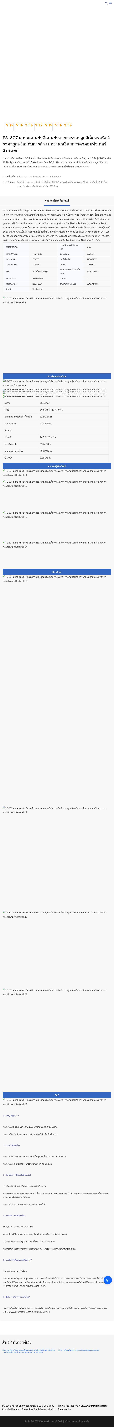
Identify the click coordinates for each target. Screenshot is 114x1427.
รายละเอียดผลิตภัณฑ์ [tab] (57, 200)
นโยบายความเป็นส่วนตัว (77, 1421)
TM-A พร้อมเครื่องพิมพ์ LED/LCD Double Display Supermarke (82, 1407)
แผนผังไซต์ (57, 1421)
